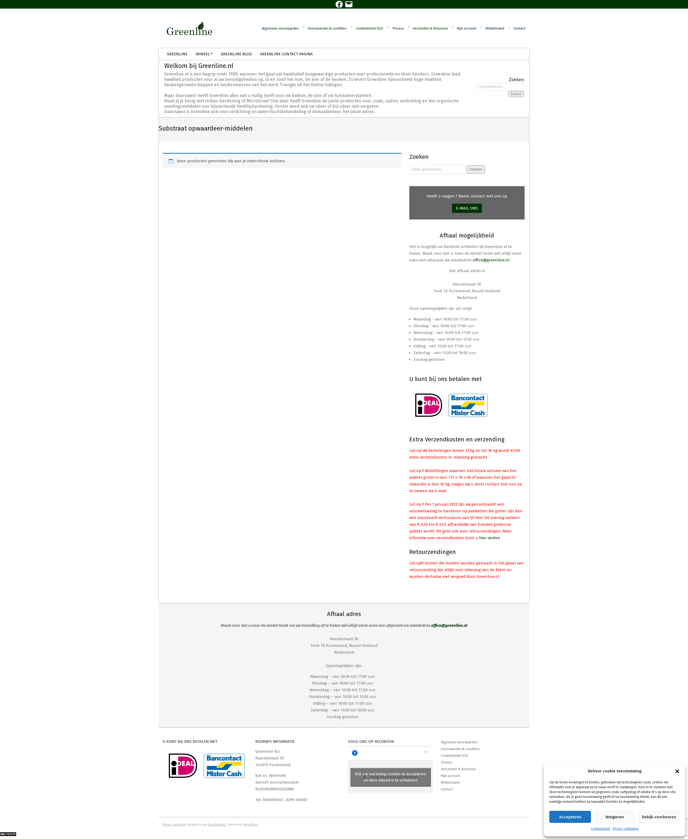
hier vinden (489, 537)
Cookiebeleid (600, 829)
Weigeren (614, 817)
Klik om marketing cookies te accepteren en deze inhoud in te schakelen (390, 777)
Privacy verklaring (626, 829)
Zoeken (516, 94)
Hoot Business (217, 824)
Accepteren (570, 817)
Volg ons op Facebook (371, 741)
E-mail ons (467, 208)
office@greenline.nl (491, 260)
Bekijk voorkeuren (659, 817)
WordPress (250, 824)
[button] (677, 771)
